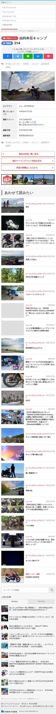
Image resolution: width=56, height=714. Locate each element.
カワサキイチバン (10, 20)
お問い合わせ (26, 706)
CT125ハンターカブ (13, 64)
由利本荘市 (45, 64)
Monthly (41, 601)
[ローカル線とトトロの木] (28, 179)
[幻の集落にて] (38, 179)
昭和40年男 (8, 25)
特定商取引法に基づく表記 (44, 706)
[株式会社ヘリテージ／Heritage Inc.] (9, 711)
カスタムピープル (10, 16)
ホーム (3, 31)
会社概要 (34, 704)
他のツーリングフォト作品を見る (27, 160)
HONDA (26, 64)
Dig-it (26, 704)
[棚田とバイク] (49, 179)
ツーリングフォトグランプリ (16, 31)
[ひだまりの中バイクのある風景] (18, 179)
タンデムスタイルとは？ (11, 704)
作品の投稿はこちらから (27, 167)
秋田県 (8, 67)
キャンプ (35, 64)
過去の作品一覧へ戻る (28, 154)
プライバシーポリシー (11, 706)
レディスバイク (9, 12)
